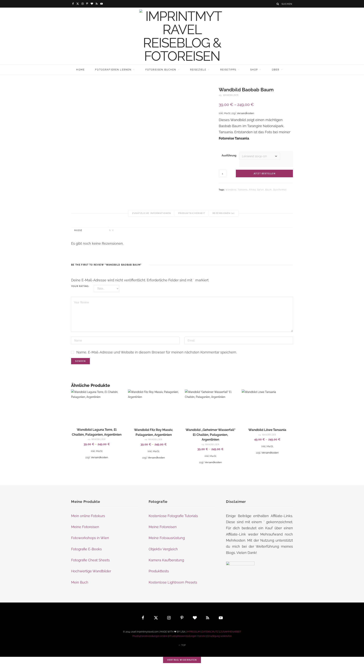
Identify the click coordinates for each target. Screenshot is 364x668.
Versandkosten (245, 113)
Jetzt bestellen (264, 173)
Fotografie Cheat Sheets (90, 560)
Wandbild (230, 189)
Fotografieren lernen (113, 69)
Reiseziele (198, 69)
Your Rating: (80, 286)
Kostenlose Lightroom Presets (173, 582)
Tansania (243, 189)
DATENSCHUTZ (210, 631)
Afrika (252, 189)
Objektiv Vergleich (163, 549)
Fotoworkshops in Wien (90, 538)
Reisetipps (228, 69)
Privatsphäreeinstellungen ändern (150, 636)
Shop (254, 69)
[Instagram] (169, 617)
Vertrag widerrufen (182, 660)
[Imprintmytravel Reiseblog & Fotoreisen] (182, 36)
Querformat (280, 189)
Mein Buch (79, 582)
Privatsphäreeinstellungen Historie (187, 636)
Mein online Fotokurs (88, 516)
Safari (260, 189)
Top (183, 645)
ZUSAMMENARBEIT (230, 631)
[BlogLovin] (195, 617)
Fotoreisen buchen (160, 69)
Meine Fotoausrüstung (167, 538)
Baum (268, 189)
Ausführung (229, 155)
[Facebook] (143, 617)
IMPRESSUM (193, 631)
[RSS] (208, 617)
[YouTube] (221, 617)
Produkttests (159, 571)
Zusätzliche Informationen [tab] (151, 213)
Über (276, 69)
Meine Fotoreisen (85, 527)
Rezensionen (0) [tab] (224, 213)
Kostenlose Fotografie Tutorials (173, 516)
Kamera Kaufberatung (166, 560)
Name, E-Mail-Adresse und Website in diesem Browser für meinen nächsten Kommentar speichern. (156, 352)
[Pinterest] (182, 617)
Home (80, 69)
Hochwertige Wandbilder (91, 571)
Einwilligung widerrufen (219, 636)
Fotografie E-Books (86, 549)
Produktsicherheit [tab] (191, 213)
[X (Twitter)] (156, 617)
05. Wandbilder (228, 95)
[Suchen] (278, 4)
